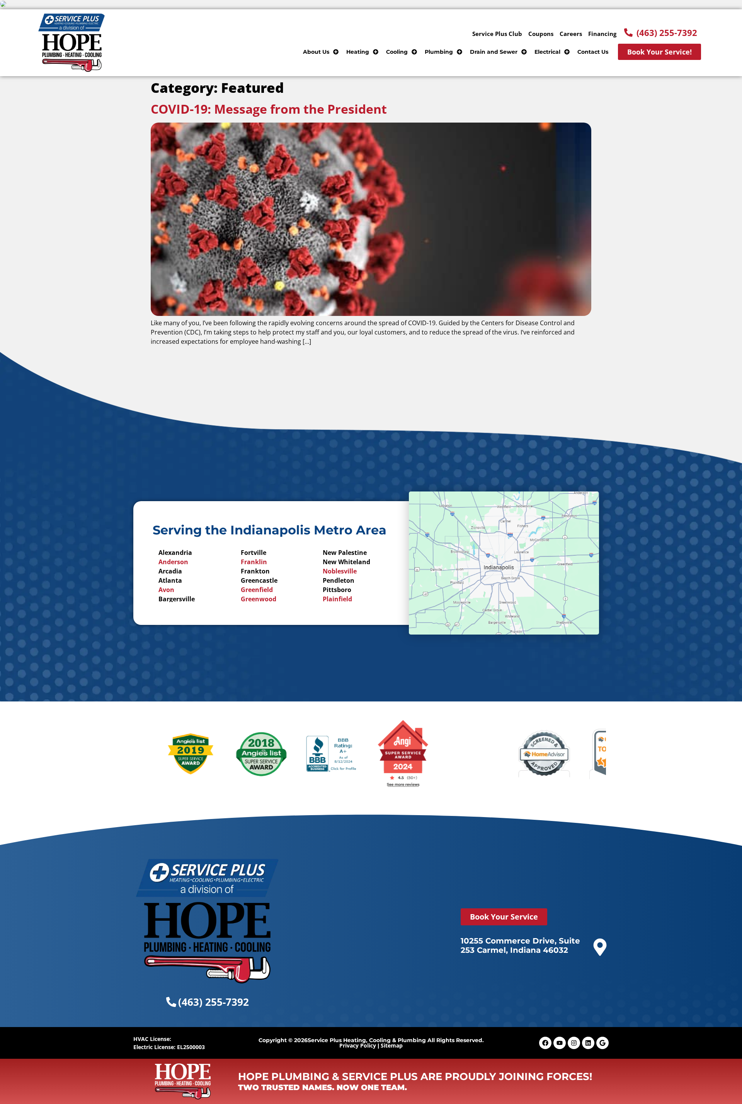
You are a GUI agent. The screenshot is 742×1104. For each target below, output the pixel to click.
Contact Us (592, 51)
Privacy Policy (357, 1045)
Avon (166, 589)
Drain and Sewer (493, 51)
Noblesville (340, 571)
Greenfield (257, 589)
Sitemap (392, 1045)
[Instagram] (574, 1043)
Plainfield (337, 599)
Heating (357, 51)
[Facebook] (545, 1043)
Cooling (397, 51)
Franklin (254, 562)
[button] (660, 32)
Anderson (173, 562)
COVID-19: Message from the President (269, 109)
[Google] (602, 1043)
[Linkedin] (588, 1043)
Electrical (547, 51)
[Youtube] (559, 1043)
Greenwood (258, 599)
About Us (316, 51)
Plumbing (439, 51)
